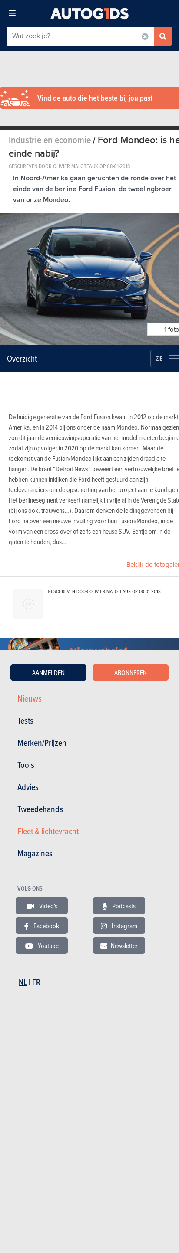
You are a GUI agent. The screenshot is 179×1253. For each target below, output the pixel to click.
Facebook (45, 925)
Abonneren (130, 672)
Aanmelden (48, 672)
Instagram (123, 925)
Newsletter (124, 945)
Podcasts (123, 905)
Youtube (47, 945)
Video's (47, 905)
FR (36, 982)
